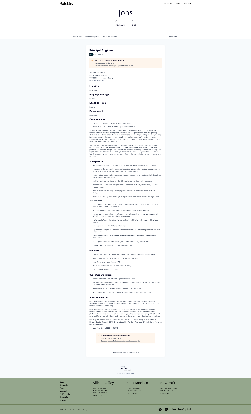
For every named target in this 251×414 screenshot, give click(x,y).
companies (92, 37)
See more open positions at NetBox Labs (125, 352)
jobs (77, 37)
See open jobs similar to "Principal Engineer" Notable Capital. (114, 66)
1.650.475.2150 (98, 395)
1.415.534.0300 (131, 393)
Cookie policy (130, 373)
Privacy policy (121, 373)
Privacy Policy (82, 410)
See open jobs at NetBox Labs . (105, 63)
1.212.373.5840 (165, 393)
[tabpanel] (125, 229)
